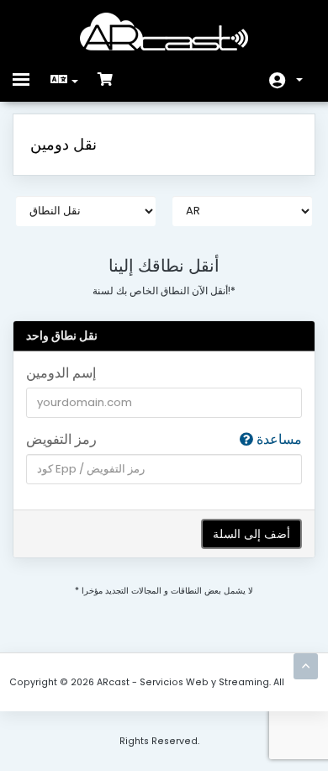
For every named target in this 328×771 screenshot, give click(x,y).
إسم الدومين (61, 373)
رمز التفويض (164, 439)
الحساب (286, 80)
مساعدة (277, 439)
